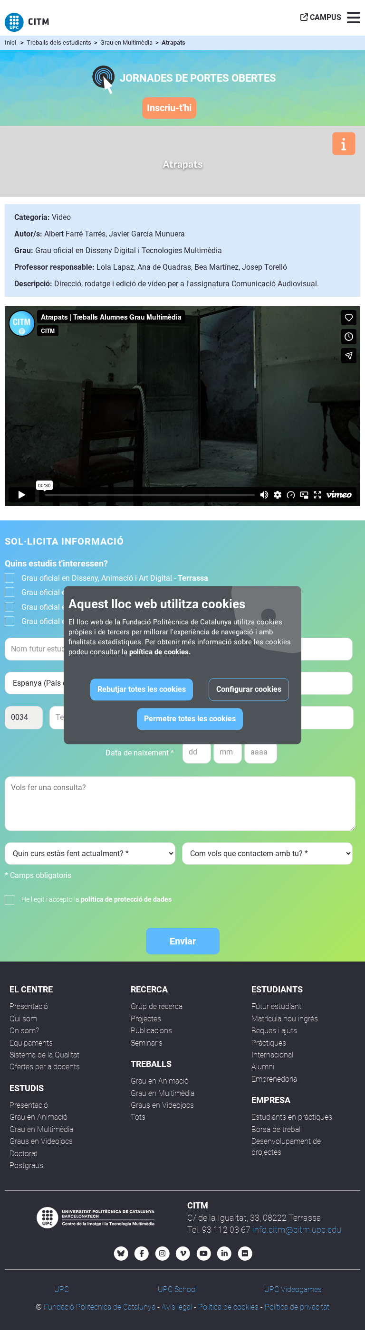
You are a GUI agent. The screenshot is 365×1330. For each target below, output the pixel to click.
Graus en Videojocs (41, 1141)
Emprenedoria (274, 1079)
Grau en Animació (38, 1117)
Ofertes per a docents (45, 1066)
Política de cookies (228, 1306)
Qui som (23, 1018)
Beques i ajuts (274, 1030)
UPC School (177, 1289)
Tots (138, 1117)
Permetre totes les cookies (190, 718)
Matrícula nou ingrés (284, 1018)
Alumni (262, 1066)
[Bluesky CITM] (121, 1253)
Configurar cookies (248, 689)
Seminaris (147, 1042)
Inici (10, 42)
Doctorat (24, 1153)
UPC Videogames (293, 1289)
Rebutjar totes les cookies (141, 689)
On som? (24, 1030)
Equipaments (31, 1042)
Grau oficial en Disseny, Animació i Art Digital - (114, 578)
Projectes (146, 1018)
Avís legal (177, 1306)
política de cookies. (160, 652)
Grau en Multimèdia (127, 42)
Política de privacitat (297, 1306)
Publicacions (151, 1030)
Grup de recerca (156, 1006)
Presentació (29, 1006)
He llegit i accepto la (96, 899)
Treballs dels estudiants (60, 42)
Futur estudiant (276, 1006)
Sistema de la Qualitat (44, 1054)
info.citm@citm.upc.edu (296, 1230)
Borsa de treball (276, 1129)
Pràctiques (268, 1042)
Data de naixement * (140, 752)
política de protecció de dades (126, 899)
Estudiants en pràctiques (291, 1117)
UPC (61, 1289)
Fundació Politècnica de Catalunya (99, 1306)
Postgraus (26, 1165)
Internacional (272, 1054)
